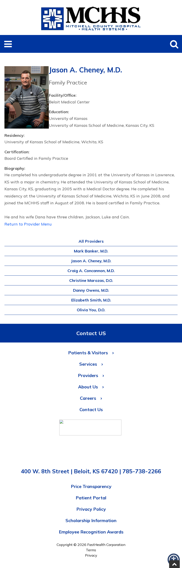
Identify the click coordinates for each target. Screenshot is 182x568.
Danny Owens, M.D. (91, 290)
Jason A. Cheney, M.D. (91, 260)
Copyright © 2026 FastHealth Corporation (91, 544)
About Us (88, 387)
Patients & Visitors (88, 352)
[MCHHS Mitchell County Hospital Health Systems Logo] (91, 32)
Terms (91, 550)
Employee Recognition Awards (91, 532)
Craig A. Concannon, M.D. (91, 270)
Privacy (91, 555)
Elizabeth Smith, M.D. (91, 300)
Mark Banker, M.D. (91, 251)
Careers (88, 398)
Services (88, 364)
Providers (88, 375)
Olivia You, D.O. (91, 309)
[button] (8, 44)
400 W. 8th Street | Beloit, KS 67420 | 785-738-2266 (91, 471)
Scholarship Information (91, 520)
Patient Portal (91, 497)
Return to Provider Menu (28, 224)
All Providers (91, 241)
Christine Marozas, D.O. (91, 280)
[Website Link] (90, 429)
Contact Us (91, 409)
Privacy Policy (91, 509)
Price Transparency (91, 486)
